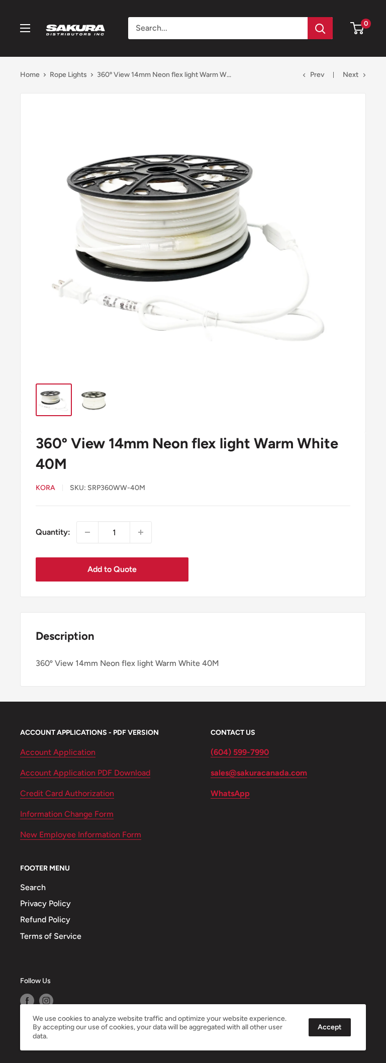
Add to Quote (112, 569)
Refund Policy (45, 919)
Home (30, 74)
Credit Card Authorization (67, 793)
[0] (357, 28)
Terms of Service (50, 936)
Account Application (57, 752)
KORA (45, 488)
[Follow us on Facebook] (27, 1001)
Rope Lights (68, 74)
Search (33, 887)
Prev (317, 74)
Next (350, 74)
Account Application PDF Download (85, 773)
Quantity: (53, 532)
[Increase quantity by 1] (140, 532)
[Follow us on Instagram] (46, 1001)
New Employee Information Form (80, 834)
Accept (330, 1027)
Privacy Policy (45, 903)
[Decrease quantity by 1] (87, 532)
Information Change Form (67, 814)
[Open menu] (25, 28)
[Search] (320, 28)
